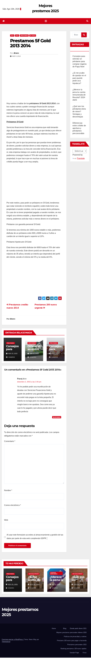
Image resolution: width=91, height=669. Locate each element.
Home (54, 628)
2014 (17, 35)
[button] (87, 21)
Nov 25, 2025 (13, 584)
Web (6, 520)
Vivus (84, 652)
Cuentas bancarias (53, 573)
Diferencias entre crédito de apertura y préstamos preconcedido (79, 128)
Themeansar (6, 641)
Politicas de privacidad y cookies (75, 636)
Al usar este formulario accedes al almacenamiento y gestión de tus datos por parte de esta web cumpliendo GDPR (35, 536)
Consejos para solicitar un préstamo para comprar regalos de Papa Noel (79, 61)
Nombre (8, 490)
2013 (12, 35)
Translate (81, 158)
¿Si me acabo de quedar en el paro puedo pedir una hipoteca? (79, 78)
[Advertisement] (34, 82)
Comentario (9, 441)
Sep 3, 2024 (56, 584)
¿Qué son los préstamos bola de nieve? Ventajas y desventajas (79, 111)
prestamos (24, 35)
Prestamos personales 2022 (76, 644)
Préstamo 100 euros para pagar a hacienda (71, 640)
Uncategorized (34, 574)
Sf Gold (32, 35)
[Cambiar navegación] (45, 21)
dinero (16, 53)
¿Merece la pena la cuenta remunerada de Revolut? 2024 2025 (79, 95)
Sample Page (74, 652)
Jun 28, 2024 (78, 584)
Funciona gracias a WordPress (12, 639)
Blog (64, 628)
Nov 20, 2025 (35, 584)
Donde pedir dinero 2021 (78, 628)
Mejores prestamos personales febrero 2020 (71, 632)
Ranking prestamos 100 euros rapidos (73, 648)
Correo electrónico (12, 505)
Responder (56, 417)
